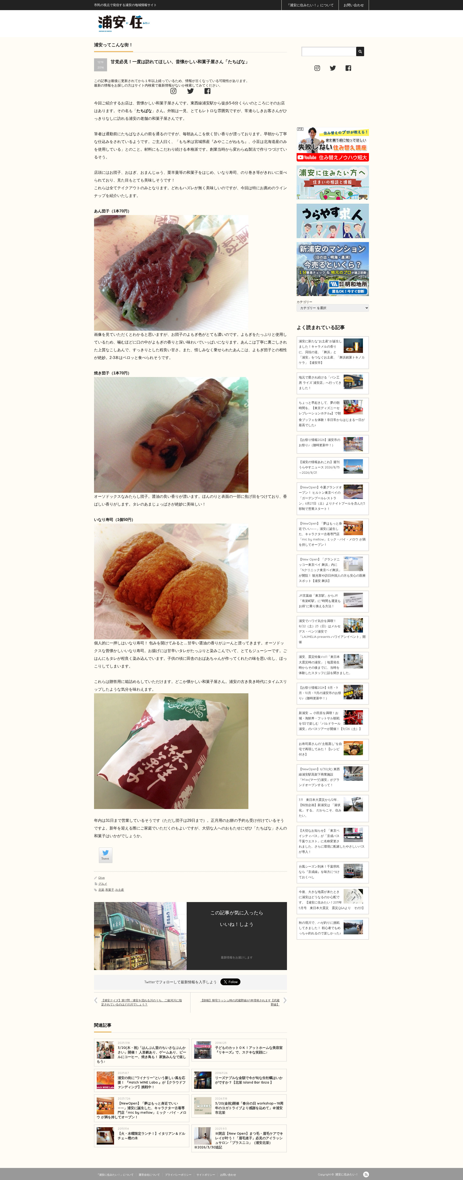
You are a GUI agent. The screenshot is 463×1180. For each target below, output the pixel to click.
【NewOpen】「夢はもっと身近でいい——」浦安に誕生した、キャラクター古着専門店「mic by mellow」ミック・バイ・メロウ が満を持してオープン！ (141, 1110)
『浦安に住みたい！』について (310, 5)
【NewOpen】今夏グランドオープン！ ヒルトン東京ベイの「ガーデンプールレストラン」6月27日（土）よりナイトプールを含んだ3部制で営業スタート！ (332, 497)
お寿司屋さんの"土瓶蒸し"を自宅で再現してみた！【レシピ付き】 (320, 749)
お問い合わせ (354, 5)
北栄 (101, 889)
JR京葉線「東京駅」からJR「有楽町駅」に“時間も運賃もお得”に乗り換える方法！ (320, 600)
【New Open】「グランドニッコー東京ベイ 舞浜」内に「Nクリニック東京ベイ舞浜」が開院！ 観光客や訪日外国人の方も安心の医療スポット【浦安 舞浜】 (332, 569)
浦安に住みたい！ (346, 1174)
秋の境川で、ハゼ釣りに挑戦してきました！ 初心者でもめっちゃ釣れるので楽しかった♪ (320, 928)
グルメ (102, 883)
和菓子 (109, 889)
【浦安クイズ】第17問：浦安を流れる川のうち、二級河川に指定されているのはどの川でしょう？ (141, 1002)
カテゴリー (304, 302)
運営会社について (149, 1174)
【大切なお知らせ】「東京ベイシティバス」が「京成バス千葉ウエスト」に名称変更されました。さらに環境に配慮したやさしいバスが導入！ (332, 841)
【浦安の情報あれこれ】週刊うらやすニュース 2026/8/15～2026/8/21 (319, 467)
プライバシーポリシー (178, 1174)
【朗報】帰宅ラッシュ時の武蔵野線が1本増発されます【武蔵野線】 (239, 1002)
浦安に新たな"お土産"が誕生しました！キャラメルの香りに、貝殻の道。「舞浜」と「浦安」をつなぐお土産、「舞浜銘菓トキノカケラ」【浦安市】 (332, 351)
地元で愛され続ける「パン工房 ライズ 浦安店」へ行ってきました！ (320, 382)
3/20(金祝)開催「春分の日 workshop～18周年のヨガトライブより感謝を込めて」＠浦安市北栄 (249, 1108)
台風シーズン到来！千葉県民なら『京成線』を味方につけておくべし (319, 871)
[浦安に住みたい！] (145, 23)
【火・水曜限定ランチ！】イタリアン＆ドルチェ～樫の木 (151, 1135)
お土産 (119, 889)
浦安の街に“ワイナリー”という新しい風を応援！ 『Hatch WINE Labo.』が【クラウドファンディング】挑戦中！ (152, 1082)
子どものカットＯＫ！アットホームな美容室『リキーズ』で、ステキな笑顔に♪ (249, 1049)
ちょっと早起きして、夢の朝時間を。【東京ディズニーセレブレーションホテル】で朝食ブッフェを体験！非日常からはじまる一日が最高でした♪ (332, 414)
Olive (101, 877)
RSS (366, 1174)
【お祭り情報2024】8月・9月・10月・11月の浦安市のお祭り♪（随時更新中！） (320, 693)
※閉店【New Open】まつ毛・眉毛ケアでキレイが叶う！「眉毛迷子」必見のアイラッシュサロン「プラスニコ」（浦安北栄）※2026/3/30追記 (238, 1140)
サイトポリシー (206, 1174)
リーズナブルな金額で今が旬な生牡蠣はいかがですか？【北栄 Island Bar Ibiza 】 (249, 1080)
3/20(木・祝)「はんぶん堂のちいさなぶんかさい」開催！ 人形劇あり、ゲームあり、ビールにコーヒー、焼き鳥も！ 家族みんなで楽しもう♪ (141, 1054)
